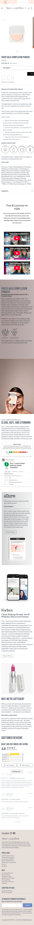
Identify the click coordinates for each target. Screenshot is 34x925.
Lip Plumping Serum (8, 855)
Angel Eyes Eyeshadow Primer (9, 863)
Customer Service (7, 873)
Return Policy (6, 875)
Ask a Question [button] (10, 765)
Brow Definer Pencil (8, 861)
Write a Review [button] (26, 765)
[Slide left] (13, 51)
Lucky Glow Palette (8, 859)
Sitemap (4, 883)
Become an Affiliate (8, 878)
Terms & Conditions (8, 881)
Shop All (4, 866)
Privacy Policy (6, 880)
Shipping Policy (6, 876)
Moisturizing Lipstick (8, 857)
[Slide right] (21, 51)
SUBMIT (27, 905)
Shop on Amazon (7, 890)
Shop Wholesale (7, 892)
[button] (2, 8)
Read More (10, 532)
